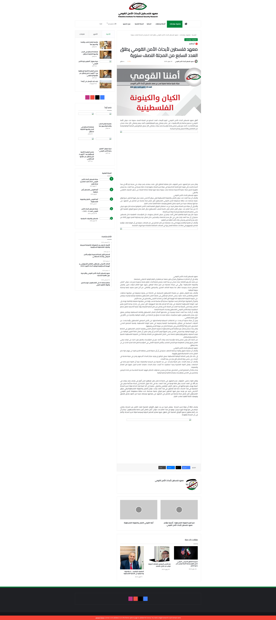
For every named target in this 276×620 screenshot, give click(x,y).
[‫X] (97, 97)
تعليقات (82, 34)
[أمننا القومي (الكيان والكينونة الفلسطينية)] (105, 202)
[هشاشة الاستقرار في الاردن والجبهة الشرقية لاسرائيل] (105, 55)
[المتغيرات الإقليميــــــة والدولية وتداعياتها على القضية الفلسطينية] (132, 557)
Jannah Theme (100, 617)
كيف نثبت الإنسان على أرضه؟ (89, 81)
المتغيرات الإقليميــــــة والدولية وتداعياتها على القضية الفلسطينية (134, 572)
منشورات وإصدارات (175, 23)
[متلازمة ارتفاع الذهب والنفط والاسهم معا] (105, 45)
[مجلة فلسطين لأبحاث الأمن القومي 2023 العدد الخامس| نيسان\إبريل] (105, 182)
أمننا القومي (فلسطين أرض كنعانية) (89, 190)
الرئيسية (194, 35)
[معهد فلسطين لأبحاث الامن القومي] (138, 10)
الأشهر (95, 34)
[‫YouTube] (92, 97)
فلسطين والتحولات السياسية (89, 218)
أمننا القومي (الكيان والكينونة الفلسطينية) (89, 200)
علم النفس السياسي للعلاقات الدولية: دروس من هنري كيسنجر (159, 565)
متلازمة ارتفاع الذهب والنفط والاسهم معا (89, 43)
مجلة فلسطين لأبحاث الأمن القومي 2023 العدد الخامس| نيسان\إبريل (89, 181)
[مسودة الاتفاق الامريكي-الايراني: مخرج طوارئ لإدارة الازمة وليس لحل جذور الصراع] (186, 553)
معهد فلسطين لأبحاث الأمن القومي (184, 61)
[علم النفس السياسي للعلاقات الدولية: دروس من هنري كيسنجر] (159, 554)
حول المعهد (126, 23)
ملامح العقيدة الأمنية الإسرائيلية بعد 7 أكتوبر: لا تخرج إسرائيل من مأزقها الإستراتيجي (88, 73)
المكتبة (149, 23)
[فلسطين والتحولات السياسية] (105, 221)
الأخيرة (108, 34)
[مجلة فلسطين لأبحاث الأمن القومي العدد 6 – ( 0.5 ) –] (105, 212)
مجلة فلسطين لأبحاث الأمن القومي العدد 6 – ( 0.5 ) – (89, 210)
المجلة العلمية (139, 23)
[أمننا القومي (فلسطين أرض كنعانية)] (105, 193)
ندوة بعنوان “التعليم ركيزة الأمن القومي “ (88, 62)
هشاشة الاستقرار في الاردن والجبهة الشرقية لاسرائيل (89, 52)
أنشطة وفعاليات (160, 23)
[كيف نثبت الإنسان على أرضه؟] (105, 84)
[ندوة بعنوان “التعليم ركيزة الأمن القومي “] (105, 64)
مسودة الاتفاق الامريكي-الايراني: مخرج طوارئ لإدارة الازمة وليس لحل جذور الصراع (187, 563)
